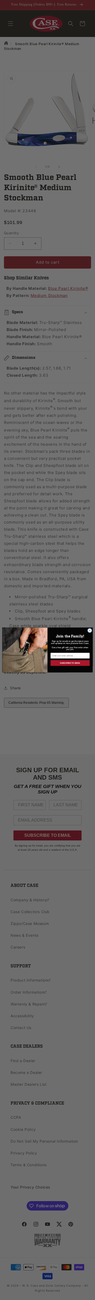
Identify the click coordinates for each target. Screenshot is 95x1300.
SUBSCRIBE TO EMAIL (70, 663)
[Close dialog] (90, 630)
